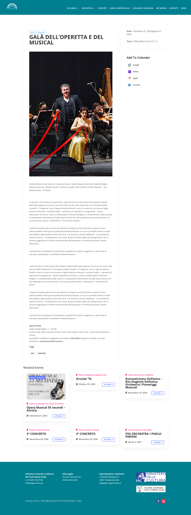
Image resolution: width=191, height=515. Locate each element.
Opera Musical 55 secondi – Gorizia (46, 408)
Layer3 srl (36, 501)
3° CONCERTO (36, 434)
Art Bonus (161, 8)
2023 (32, 353)
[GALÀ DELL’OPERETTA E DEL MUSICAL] (46, 386)
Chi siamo (71, 8)
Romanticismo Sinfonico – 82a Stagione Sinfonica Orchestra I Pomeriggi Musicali (143, 383)
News (183, 8)
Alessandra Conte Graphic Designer (63, 501)
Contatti (173, 8)
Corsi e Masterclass (120, 8)
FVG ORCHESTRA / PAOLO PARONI (143, 435)
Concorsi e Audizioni (143, 8)
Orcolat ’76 (84, 379)
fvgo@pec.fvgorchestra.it (110, 483)
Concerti (102, 8)
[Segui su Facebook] (158, 501)
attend (58, 416)
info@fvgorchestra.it (34, 483)
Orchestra (87, 8)
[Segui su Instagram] (164, 501)
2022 (32, 32)
